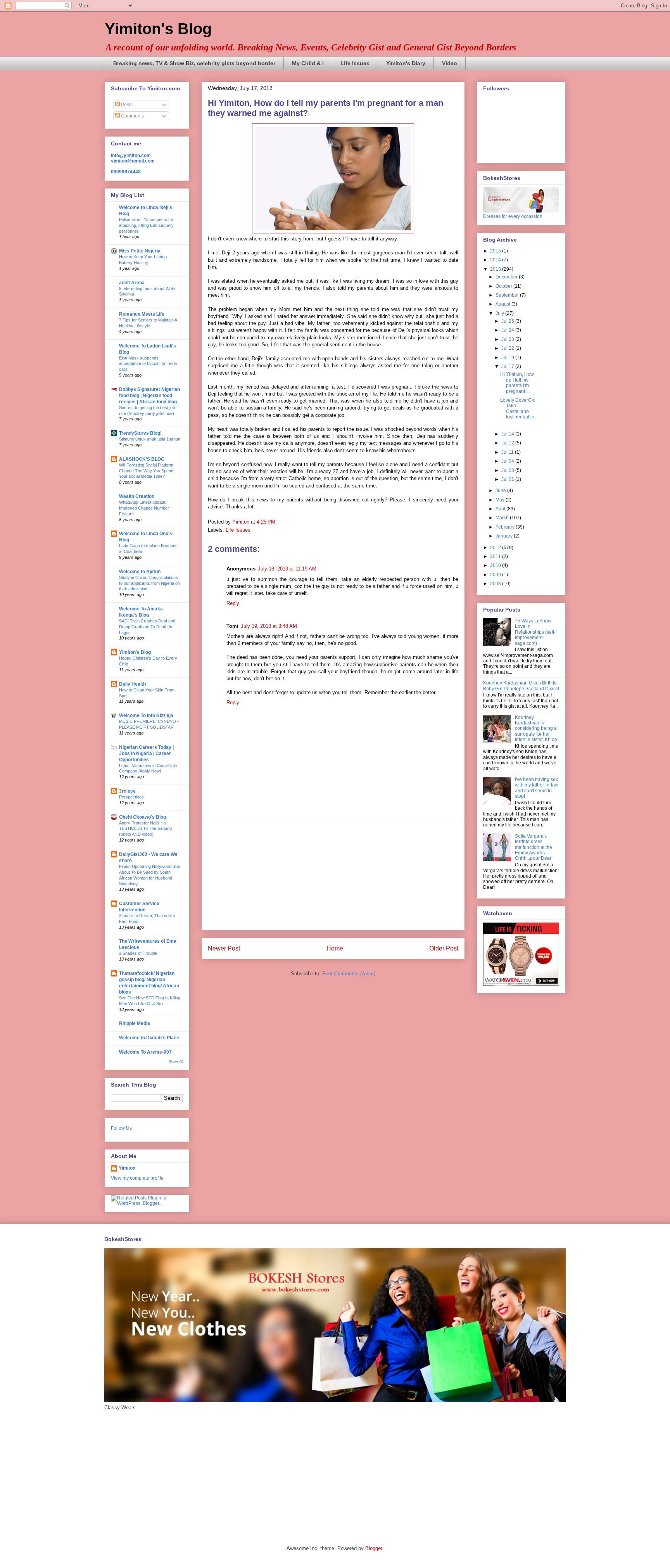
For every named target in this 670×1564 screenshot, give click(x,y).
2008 (496, 583)
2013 (496, 269)
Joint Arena (132, 282)
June (501, 490)
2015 (496, 251)
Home (334, 948)
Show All (176, 1062)
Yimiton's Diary (405, 63)
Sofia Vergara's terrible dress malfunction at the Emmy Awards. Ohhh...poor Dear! (534, 847)
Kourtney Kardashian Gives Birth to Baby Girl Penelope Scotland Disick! (521, 685)
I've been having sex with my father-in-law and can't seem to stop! (536, 788)
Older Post (443, 948)
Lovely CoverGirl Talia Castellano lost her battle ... (517, 411)
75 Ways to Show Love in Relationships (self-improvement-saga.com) (535, 632)
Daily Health (132, 684)
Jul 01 (508, 479)
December (507, 277)
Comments (132, 116)
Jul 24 (508, 330)
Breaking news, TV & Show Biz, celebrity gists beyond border (194, 63)
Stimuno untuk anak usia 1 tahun (149, 439)
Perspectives (131, 797)
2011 (496, 556)
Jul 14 (508, 434)
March (503, 517)
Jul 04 (508, 461)
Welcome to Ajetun (140, 571)
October (504, 286)
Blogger (373, 1548)
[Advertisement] (333, 875)
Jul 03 (508, 470)
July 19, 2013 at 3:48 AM (269, 626)
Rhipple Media (134, 1023)
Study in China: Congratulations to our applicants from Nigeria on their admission (149, 583)
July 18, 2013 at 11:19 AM (287, 569)
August (503, 304)
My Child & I (308, 63)
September (508, 295)
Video (449, 63)
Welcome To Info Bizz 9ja (146, 715)
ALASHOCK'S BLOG (141, 459)
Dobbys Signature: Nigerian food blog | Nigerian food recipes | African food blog (149, 395)
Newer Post (224, 948)
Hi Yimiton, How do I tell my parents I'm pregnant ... (517, 383)
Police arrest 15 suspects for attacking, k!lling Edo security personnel (146, 225)
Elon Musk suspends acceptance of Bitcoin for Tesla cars (148, 364)
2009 (496, 574)
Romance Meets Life (141, 314)
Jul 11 (508, 452)
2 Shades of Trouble (138, 953)
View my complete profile (137, 1178)
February (506, 527)
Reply (232, 603)
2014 (496, 260)
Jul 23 (508, 339)
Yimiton (127, 1168)
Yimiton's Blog (158, 28)
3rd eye (127, 791)
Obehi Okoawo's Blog (142, 817)
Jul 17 (508, 366)
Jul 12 (508, 443)
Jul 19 (508, 357)
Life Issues (355, 63)
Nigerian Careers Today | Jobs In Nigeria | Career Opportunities (146, 753)
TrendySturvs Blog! (140, 433)
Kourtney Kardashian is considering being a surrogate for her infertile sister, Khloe (536, 729)
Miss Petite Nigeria (140, 251)
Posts (126, 104)
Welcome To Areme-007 (145, 1052)
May (501, 500)
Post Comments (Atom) (348, 973)
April (501, 509)
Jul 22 (508, 348)
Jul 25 (508, 321)
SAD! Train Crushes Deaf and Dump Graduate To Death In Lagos (147, 627)
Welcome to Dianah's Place (149, 1037)
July (500, 313)
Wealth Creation (136, 496)
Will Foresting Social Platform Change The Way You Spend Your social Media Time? (146, 471)
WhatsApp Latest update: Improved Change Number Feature (144, 508)
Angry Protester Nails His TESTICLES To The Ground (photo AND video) (145, 829)
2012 (496, 547)
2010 (496, 565)
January (505, 536)
